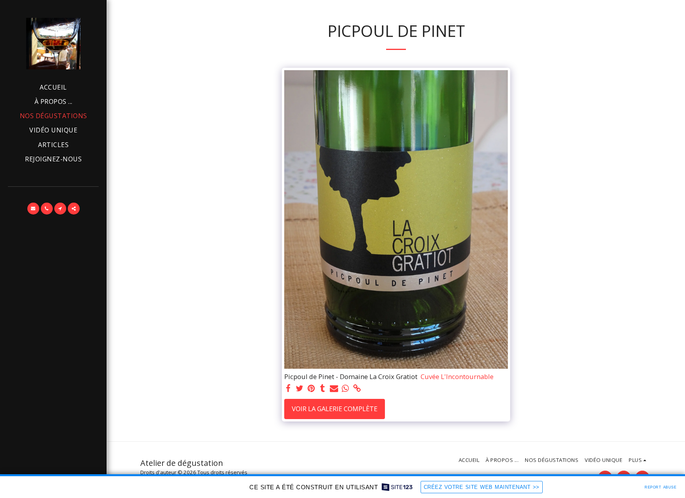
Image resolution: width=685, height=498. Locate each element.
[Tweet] (299, 388)
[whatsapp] (345, 388)
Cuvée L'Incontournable (457, 377)
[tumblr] (322, 388)
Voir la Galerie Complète (334, 408)
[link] (357, 388)
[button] (33, 209)
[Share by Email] (334, 388)
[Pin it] (311, 388)
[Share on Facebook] (288, 388)
